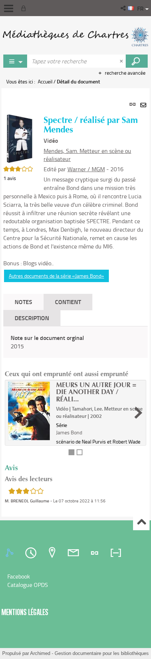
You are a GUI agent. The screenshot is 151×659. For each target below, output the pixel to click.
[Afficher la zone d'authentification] (25, 8)
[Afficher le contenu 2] (79, 452)
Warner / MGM (86, 169)
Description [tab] (32, 318)
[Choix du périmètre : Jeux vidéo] (15, 61)
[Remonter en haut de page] (141, 522)
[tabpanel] (75, 302)
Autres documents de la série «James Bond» (56, 275)
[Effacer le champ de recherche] (122, 61)
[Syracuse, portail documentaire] (75, 36)
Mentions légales (24, 612)
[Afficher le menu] (9, 8)
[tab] (10, 553)
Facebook (18, 576)
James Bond (69, 432)
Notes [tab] (23, 301)
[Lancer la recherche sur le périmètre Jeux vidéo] (137, 61)
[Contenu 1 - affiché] (71, 452)
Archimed (40, 653)
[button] (124, 8)
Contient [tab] (68, 301)
